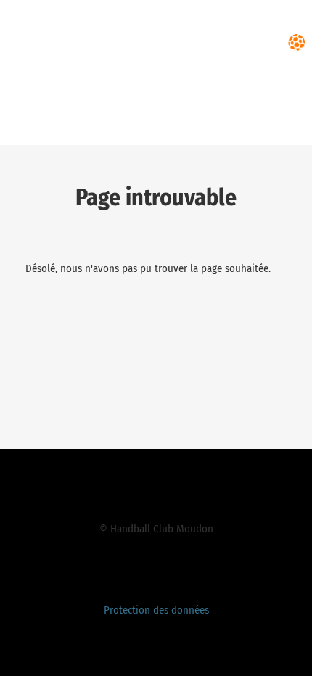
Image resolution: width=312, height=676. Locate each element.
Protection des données (156, 610)
